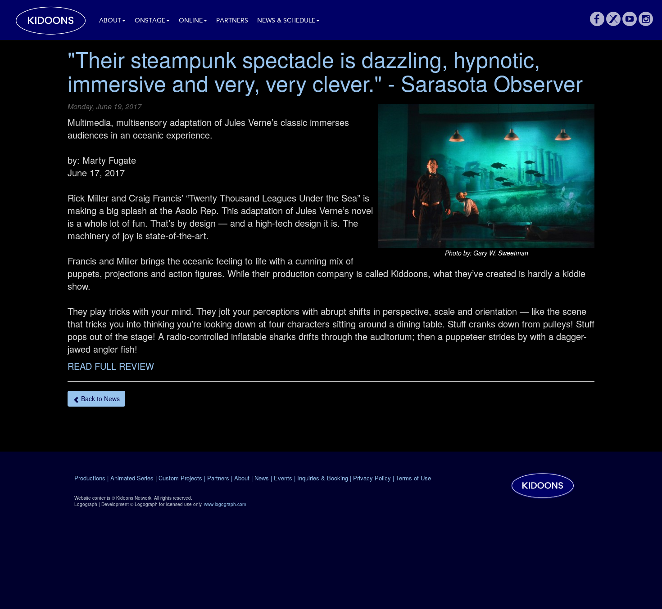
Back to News (99, 398)
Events (283, 478)
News (261, 478)
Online (191, 21)
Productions (89, 478)
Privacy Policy (372, 478)
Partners (232, 21)
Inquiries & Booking (322, 478)
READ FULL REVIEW (111, 365)
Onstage (150, 21)
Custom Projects (180, 478)
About (110, 21)
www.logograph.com (225, 504)
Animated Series (132, 478)
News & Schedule (286, 21)
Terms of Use (413, 478)
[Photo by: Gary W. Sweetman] (486, 176)
